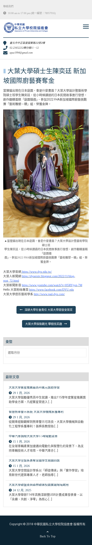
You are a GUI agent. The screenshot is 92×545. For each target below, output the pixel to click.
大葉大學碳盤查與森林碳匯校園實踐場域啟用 (39, 484)
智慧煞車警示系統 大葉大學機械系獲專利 (36, 411)
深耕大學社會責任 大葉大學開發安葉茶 (49, 309)
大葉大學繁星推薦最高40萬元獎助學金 (34, 387)
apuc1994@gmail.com (21, 52)
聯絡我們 (8, 6)
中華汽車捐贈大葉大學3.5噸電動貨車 (33, 436)
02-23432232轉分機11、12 (24, 47)
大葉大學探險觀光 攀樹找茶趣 (43, 323)
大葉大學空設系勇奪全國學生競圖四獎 (34, 460)
